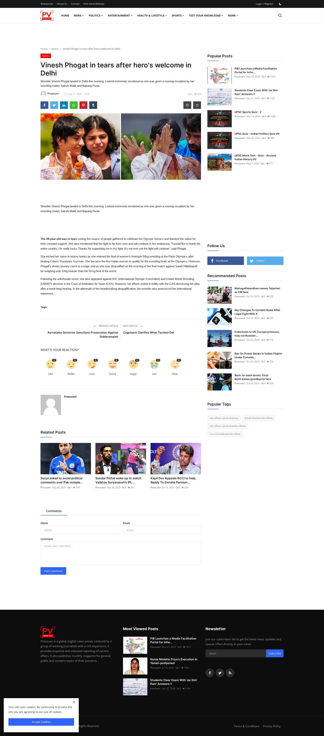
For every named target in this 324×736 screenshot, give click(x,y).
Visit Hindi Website (93, 3)
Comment (46, 539)
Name (44, 523)
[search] (280, 15)
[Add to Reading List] (197, 105)
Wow (175, 373)
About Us (62, 3)
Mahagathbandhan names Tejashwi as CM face (257, 290)
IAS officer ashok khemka (224, 418)
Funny (112, 373)
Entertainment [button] (119, 15)
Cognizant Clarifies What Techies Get (148, 332)
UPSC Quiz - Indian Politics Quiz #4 (257, 133)
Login (259, 3)
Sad (154, 373)
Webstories (46, 3)
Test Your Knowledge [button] (205, 15)
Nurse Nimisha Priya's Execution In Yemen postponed (173, 661)
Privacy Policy (272, 726)
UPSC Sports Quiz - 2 (248, 112)
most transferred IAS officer (225, 434)
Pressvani (70, 396)
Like (50, 373)
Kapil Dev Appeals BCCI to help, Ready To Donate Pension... (173, 480)
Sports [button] (177, 15)
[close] (74, 702)
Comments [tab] (54, 511)
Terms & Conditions (246, 726)
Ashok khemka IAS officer (258, 418)
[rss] (230, 673)
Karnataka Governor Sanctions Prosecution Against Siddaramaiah (83, 334)
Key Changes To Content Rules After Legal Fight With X (257, 311)
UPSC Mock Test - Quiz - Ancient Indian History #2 (255, 157)
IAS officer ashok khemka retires (228, 426)
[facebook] (210, 673)
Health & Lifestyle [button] (150, 15)
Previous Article (108, 326)
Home (65, 15)
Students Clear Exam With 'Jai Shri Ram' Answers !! (256, 92)
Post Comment (53, 571)
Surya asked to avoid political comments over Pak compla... (61, 480)
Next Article (130, 326)
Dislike (71, 373)
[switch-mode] (280, 4)
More (232, 15)
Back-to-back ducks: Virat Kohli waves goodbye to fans (253, 377)
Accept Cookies (41, 722)
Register (268, 3)
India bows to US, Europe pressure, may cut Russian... (257, 333)
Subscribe (274, 653)
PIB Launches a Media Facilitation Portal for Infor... (256, 70)
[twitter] (220, 673)
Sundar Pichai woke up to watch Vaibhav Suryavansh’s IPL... (118, 480)
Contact (75, 3)
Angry (133, 373)
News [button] (77, 15)
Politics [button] (94, 15)
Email (126, 523)
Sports (55, 48)
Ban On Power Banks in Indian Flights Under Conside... (258, 355)
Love (92, 373)
